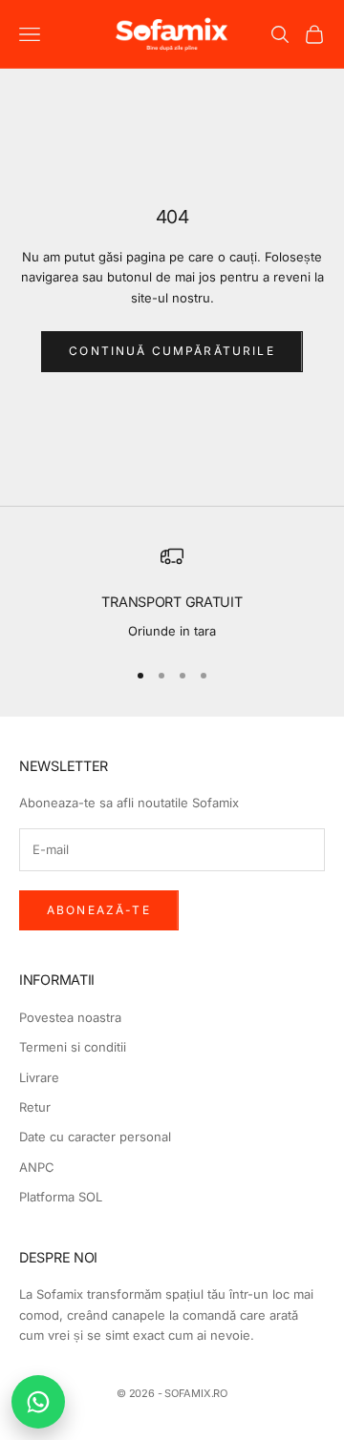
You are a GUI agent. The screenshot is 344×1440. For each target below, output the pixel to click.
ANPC (36, 1167)
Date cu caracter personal (95, 1136)
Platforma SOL (60, 1196)
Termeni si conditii (72, 1046)
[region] (172, 593)
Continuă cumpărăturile (172, 351)
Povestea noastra (70, 1017)
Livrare (39, 1077)
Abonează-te (99, 910)
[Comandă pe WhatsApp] (38, 1402)
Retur (35, 1107)
